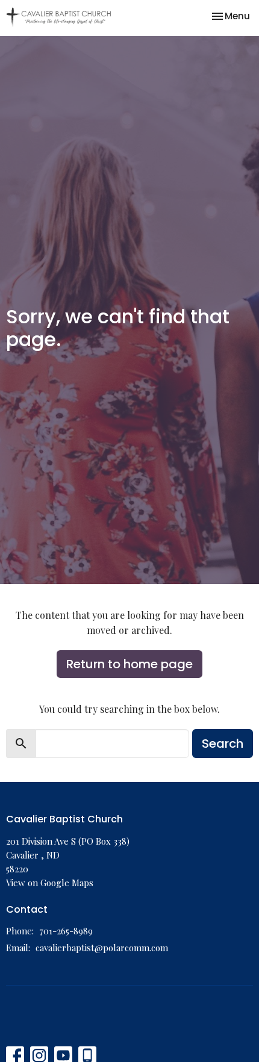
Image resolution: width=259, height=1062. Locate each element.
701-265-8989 (66, 931)
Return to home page (129, 664)
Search (222, 743)
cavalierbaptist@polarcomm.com (102, 948)
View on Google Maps (49, 883)
